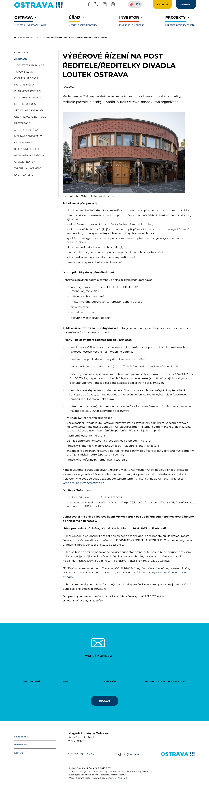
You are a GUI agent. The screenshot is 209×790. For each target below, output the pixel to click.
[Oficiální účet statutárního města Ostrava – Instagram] (113, 4)
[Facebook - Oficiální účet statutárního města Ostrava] (89, 4)
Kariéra (162, 4)
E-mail (66, 681)
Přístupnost (20, 744)
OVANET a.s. (121, 778)
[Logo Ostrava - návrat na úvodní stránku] (38, 7)
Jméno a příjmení (31, 681)
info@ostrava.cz (131, 754)
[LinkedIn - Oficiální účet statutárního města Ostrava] (104, 4)
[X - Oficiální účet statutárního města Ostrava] (96, 4)
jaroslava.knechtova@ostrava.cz (83, 482)
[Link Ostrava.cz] (178, 755)
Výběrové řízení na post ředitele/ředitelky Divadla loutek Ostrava (77, 38)
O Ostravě (24, 38)
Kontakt (18, 752)
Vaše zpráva (110, 681)
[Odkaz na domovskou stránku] (15, 37)
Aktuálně (37, 38)
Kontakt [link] (186, 4)
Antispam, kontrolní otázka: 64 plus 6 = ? (166, 681)
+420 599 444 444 (84, 753)
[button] (31, 21)
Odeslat (104, 700)
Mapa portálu (21, 736)
